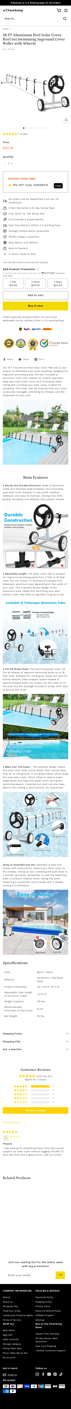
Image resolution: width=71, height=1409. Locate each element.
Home (6, 29)
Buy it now (35, 305)
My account (9, 1357)
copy (58, 185)
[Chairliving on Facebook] (43, 1374)
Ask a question (12, 1049)
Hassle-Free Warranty (47, 1334)
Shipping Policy (12, 1033)
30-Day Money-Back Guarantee (47, 1340)
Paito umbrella (11, 1339)
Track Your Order (12, 1311)
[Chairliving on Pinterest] (55, 1374)
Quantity (8, 156)
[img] (10, 1132)
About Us (8, 1302)
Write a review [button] (36, 1110)
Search (6, 1297)
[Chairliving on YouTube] (49, 1374)
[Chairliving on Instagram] (37, 1374)
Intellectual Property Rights (18, 1315)
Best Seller (9, 1330)
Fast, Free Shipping (46, 1346)
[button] (10, 134)
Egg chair (8, 1335)
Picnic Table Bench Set (15, 1353)
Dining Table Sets (12, 1348)
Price (6, 142)
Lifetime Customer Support (50, 1350)
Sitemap (40, 1320)
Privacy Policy (43, 1306)
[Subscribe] (60, 1275)
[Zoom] (66, 120)
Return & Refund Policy (48, 1311)
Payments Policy (44, 1297)
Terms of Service (12, 1320)
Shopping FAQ (11, 1041)
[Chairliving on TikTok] (61, 1374)
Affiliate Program (45, 1315)
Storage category (12, 1344)
